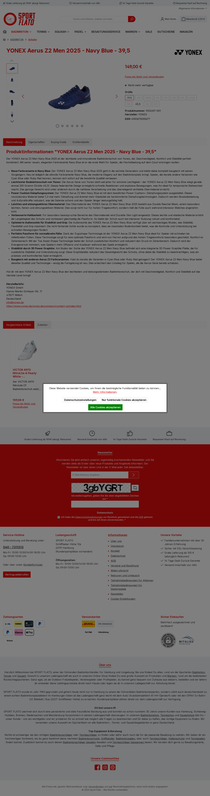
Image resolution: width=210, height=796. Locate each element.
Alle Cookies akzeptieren (105, 407)
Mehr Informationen (105, 391)
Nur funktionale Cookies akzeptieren (124, 399)
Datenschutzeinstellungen (80, 399)
